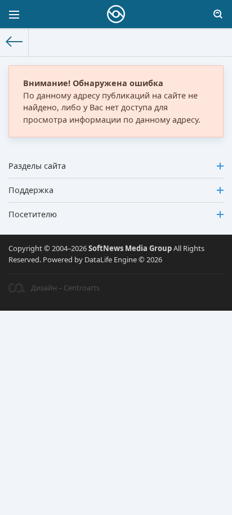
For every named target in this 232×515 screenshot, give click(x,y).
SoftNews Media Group (130, 248)
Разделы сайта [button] (37, 165)
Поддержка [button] (30, 190)
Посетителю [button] (32, 214)
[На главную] (14, 42)
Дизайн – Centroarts (65, 288)
